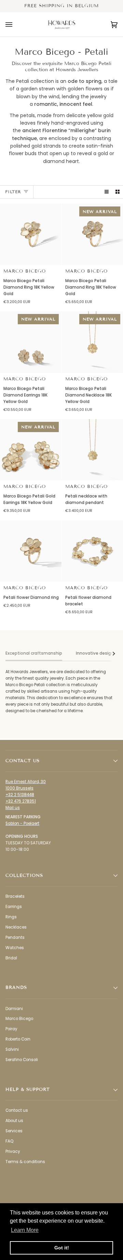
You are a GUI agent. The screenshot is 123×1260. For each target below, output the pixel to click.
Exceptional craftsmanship (33, 653)
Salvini (12, 1049)
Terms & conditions (25, 1161)
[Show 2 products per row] (117, 192)
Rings (11, 917)
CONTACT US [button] (22, 761)
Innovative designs (96, 653)
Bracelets (15, 896)
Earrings (13, 906)
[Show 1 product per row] (106, 192)
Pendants (15, 937)
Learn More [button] (25, 1230)
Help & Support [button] (27, 1089)
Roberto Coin (17, 1039)
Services (14, 1131)
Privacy (12, 1151)
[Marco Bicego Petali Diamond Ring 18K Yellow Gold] (31, 234)
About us (14, 1120)
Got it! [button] (61, 1247)
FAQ (9, 1141)
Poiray (11, 1029)
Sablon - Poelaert (22, 823)
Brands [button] (16, 987)
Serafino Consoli (21, 1059)
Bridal (11, 958)
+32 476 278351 (20, 801)
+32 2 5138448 (19, 794)
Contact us (16, 1110)
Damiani (14, 1008)
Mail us (12, 807)
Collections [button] (24, 875)
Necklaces (16, 927)
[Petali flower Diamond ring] (31, 551)
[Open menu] (15, 24)
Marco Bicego (24, 271)
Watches (14, 947)
